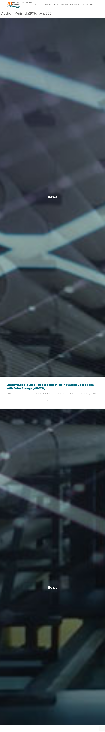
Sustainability (64, 4)
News (87, 4)
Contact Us (94, 4)
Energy (56, 4)
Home (46, 4)
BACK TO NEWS (53, 401)
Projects (73, 4)
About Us (81, 4)
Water (51, 4)
